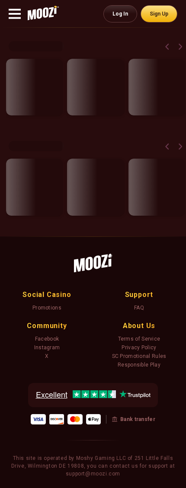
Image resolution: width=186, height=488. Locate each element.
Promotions (46, 307)
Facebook (47, 338)
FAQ (139, 307)
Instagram (47, 347)
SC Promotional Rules (139, 356)
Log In (120, 14)
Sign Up (159, 14)
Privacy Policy (139, 347)
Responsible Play (139, 364)
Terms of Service (139, 338)
